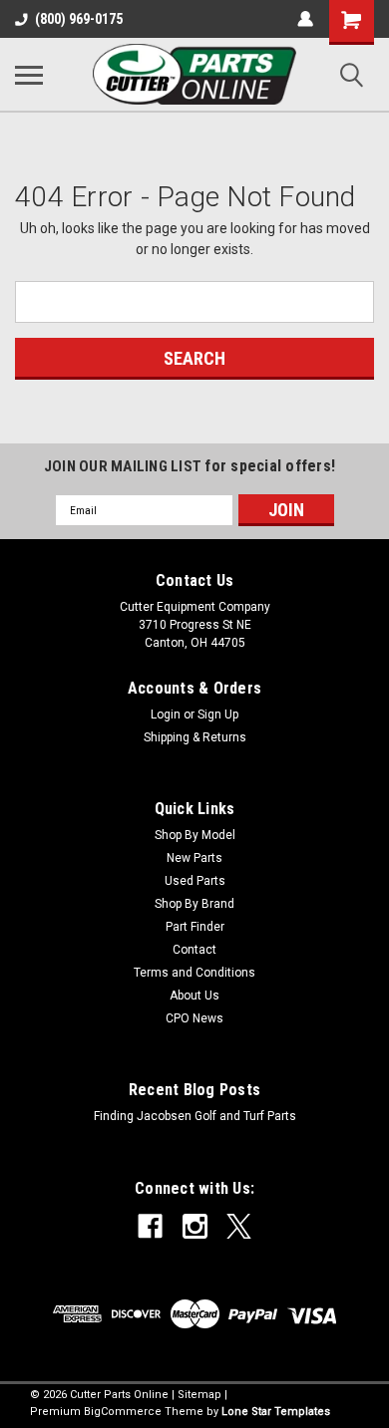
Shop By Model (195, 835)
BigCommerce (123, 1411)
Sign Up (217, 714)
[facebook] (150, 1226)
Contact (194, 950)
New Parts (194, 858)
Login (166, 714)
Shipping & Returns (195, 737)
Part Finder (195, 927)
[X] (238, 1226)
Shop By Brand (194, 904)
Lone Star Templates (275, 1411)
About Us (194, 995)
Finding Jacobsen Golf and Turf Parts (195, 1116)
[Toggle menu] (29, 75)
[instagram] (195, 1226)
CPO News (194, 1018)
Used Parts (195, 881)
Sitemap (199, 1394)
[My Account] (305, 19)
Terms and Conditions (194, 973)
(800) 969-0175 (79, 19)
